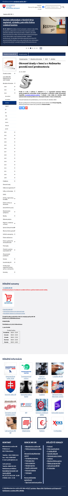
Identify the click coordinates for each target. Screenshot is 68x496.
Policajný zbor (29, 461)
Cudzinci (50, 459)
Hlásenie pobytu (7, 219)
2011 (5, 171)
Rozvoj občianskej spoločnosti (30, 479)
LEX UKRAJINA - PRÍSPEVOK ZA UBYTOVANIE (7, 78)
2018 (5, 148)
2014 (5, 161)
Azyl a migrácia (30, 463)
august (7, 106)
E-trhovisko (51, 468)
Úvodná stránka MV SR (10, 54)
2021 (5, 138)
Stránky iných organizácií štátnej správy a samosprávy (8, 267)
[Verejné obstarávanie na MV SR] (8, 299)
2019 (5, 145)
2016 (5, 155)
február (7, 125)
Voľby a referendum (8, 191)
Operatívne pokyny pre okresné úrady (13, 311)
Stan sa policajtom (53, 449)
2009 (5, 177)
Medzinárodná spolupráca (6, 211)
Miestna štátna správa (8, 231)
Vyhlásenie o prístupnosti (52, 488)
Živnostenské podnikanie (6, 254)
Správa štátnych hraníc (9, 227)
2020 (5, 142)
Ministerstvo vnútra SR (32, 446)
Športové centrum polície (33, 482)
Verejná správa (23, 54)
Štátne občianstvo (7, 237)
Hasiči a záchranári (31, 468)
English (39, 5)
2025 (5, 90)
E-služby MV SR (52, 451)
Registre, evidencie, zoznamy (8, 223)
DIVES (4, 194)
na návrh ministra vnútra (32, 95)
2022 (5, 135)
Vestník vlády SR (7, 262)
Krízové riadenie (30, 470)
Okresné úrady (6, 184)
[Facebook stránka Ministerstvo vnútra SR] (43, 7)
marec (6, 122)
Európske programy (31, 458)
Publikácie (5, 181)
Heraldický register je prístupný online (14, 313)
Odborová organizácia (8, 188)
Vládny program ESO (53, 463)
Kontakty (5, 272)
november (7, 99)
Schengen (28, 473)
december (7, 96)
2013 (5, 164)
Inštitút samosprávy (8, 234)
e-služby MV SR (7, 288)
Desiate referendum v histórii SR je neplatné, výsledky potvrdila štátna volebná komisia (19, 22)
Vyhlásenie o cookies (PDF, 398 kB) (13, 491)
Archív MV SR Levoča (8, 207)
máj (6, 116)
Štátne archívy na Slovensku (7, 203)
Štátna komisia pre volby (33, 449)
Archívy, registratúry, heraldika (8, 198)
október (7, 103)
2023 (5, 132)
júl (5, 109)
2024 (5, 93)
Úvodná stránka (7, 73)
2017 (5, 151)
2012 (5, 168)
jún (6, 112)
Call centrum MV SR (53, 466)
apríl (6, 119)
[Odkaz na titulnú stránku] (11, 6)
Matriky (5, 216)
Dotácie (5, 259)
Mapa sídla (40, 488)
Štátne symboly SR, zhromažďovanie (8, 241)
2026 (5, 86)
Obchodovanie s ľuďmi (54, 456)
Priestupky (6, 246)
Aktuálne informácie (8, 83)
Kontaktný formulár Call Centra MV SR (10, 472)
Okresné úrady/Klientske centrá (32, 455)
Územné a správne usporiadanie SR (7, 250)
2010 (5, 174)
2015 (5, 158)
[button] (8, 14)
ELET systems (31, 488)
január (6, 129)
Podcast (50, 446)
